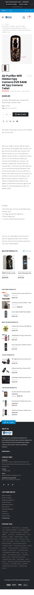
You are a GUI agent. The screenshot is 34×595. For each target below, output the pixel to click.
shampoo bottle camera (19, 543)
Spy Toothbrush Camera (14, 554)
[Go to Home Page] (2, 24)
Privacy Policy (6, 516)
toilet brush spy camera (18, 557)
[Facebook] (25, 11)
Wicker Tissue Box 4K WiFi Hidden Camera (19, 561)
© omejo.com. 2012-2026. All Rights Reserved (17, 580)
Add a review (26, 91)
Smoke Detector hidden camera (11, 552)
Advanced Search (7, 505)
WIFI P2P (25, 563)
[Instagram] (31, 11)
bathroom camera (11, 4)
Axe (3, 530)
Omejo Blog (5, 518)
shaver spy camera (13, 548)
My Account (5, 507)
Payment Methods (7, 509)
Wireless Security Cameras (10, 566)
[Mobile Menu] (3, 17)
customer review (15, 91)
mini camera (10, 541)
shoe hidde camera (23, 550)
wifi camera (6, 563)
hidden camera (23, 4)
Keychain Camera (24, 539)
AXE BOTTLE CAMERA (11, 530)
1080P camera (16, 527)
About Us (4, 511)
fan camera (11, 534)
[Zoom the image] (7, 432)
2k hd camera (6, 527)
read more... (6, 451)
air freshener (24, 527)
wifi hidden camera (16, 563)
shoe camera (12, 550)
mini (4, 541)
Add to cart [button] (13, 258)
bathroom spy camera (11, 108)
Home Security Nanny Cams (10, 539)
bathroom (5, 532)
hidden (11, 536)
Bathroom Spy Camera (7, 271)
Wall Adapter (20, 559)
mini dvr (17, 541)
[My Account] (23, 17)
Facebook (3, 121)
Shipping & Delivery (8, 500)
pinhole (23, 541)
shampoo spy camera (20, 545)
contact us (5, 513)
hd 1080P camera (21, 534)
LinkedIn (10, 121)
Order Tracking (6, 498)
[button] (24, 251)
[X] (28, 11)
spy (22, 552)
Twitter (6, 121)
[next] (30, 76)
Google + (13, 121)
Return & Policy (6, 496)
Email (17, 121)
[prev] (28, 76)
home (26, 536)
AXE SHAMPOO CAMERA (24, 530)
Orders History (6, 502)
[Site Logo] (8, 17)
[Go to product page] (9, 262)
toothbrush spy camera (9, 559)
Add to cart (21, 114)
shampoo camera (7, 545)
